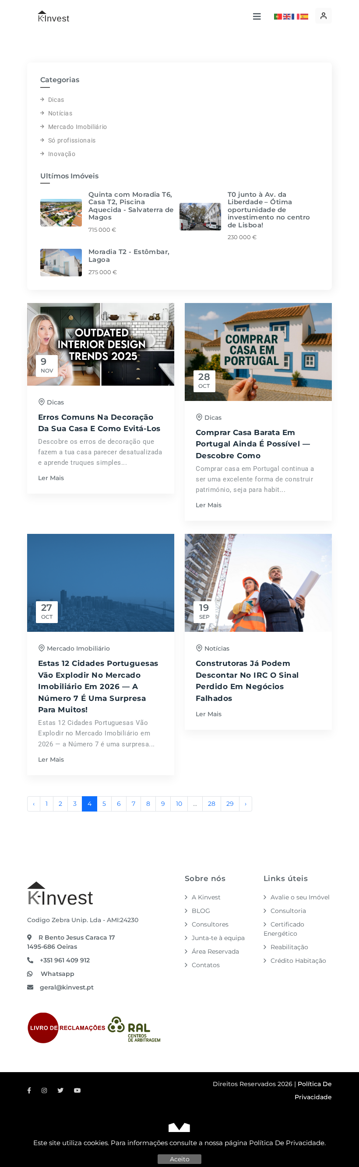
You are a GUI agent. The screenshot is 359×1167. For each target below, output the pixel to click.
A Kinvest (206, 897)
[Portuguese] (278, 15)
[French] (296, 15)
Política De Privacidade (286, 1143)
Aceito (180, 1159)
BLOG (201, 911)
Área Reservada (215, 951)
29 (230, 804)
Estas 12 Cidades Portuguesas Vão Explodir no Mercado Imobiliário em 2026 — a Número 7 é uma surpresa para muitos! (98, 686)
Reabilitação (289, 947)
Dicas (56, 99)
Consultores (210, 924)
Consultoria (288, 911)
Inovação (62, 153)
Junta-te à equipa (218, 938)
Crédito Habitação (298, 961)
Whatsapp (56, 974)
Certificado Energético (284, 928)
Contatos (206, 965)
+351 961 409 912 (65, 960)
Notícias (60, 113)
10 (179, 804)
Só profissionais (72, 140)
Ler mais (51, 478)
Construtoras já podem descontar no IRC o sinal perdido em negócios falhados (247, 681)
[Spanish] (304, 15)
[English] (287, 15)
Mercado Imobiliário (77, 126)
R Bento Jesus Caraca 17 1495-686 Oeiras (71, 942)
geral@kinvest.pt (67, 987)
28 (211, 804)
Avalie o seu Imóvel (300, 897)
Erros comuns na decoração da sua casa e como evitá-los (99, 423)
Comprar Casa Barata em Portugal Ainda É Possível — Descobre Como (253, 444)
